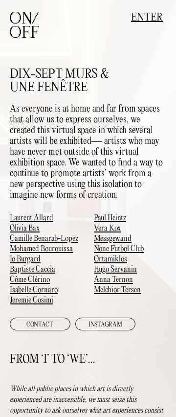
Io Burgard (25, 259)
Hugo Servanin (115, 269)
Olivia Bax (25, 228)
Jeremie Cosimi (31, 300)
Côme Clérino (30, 280)
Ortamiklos (110, 259)
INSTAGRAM (105, 324)
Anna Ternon (113, 280)
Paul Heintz (110, 218)
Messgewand (113, 238)
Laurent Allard (31, 218)
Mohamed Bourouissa (41, 249)
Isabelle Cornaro (34, 290)
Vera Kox (107, 228)
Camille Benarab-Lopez (44, 238)
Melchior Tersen (117, 290)
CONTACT (39, 324)
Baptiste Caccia (32, 269)
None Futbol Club (119, 249)
